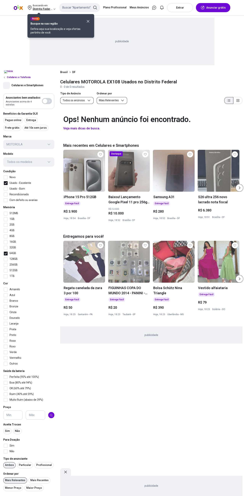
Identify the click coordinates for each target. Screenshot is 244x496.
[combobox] (79, 7)
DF (73, 72)
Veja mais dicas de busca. (81, 128)
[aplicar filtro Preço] (51, 415)
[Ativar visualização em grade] (237, 100)
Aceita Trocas (12, 424)
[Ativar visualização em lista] (228, 100)
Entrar (180, 7)
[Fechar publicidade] (65, 472)
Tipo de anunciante (15, 458)
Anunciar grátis (216, 7)
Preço (7, 407)
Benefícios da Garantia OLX (20, 113)
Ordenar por (11, 473)
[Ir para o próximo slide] (239, 188)
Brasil (64, 72)
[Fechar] (88, 21)
